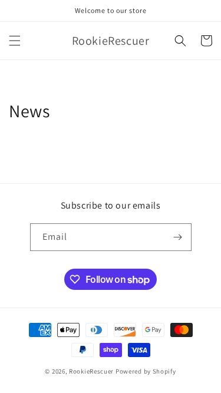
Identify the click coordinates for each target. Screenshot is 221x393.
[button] (15, 41)
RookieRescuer (91, 371)
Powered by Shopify (146, 371)
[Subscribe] (178, 237)
